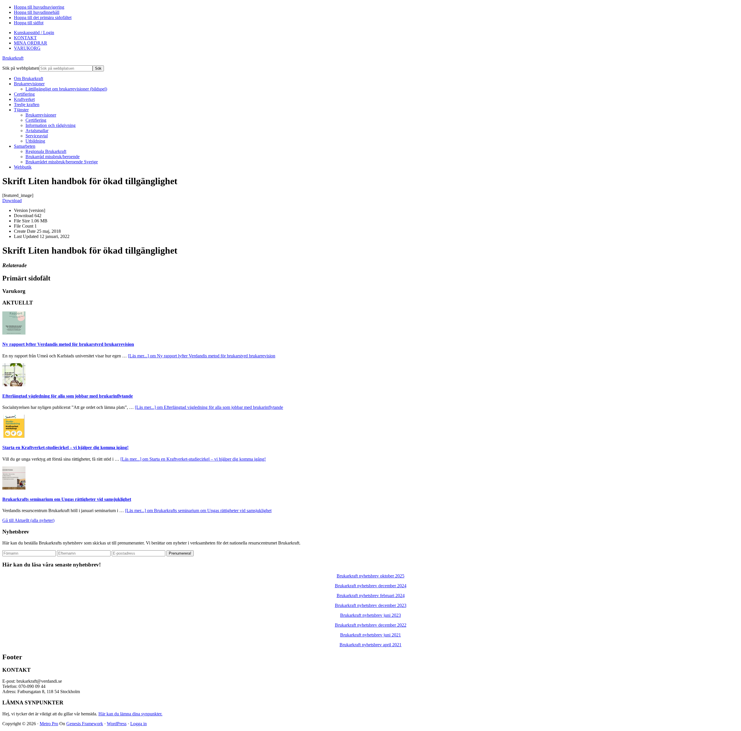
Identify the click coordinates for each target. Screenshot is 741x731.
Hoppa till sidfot (28, 22)
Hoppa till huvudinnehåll (36, 12)
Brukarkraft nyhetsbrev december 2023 (370, 605)
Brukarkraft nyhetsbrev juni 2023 (370, 615)
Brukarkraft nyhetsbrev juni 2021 (370, 634)
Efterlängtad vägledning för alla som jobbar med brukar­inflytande (67, 396)
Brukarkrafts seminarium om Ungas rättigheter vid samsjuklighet (66, 499)
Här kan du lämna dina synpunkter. (130, 713)
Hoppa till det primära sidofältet (42, 17)
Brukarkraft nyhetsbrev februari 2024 (371, 595)
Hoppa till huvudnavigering (39, 7)
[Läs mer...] (201, 355)
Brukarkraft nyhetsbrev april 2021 (370, 644)
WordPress (116, 723)
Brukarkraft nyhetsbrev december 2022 (370, 625)
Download (12, 200)
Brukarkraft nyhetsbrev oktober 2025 (370, 575)
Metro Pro (49, 723)
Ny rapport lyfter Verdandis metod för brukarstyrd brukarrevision (68, 344)
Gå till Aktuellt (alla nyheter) (28, 520)
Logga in (138, 723)
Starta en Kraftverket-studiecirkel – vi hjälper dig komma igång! (65, 447)
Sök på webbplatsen (20, 68)
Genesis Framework (84, 723)
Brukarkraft (12, 58)
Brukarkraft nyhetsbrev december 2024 (370, 585)
